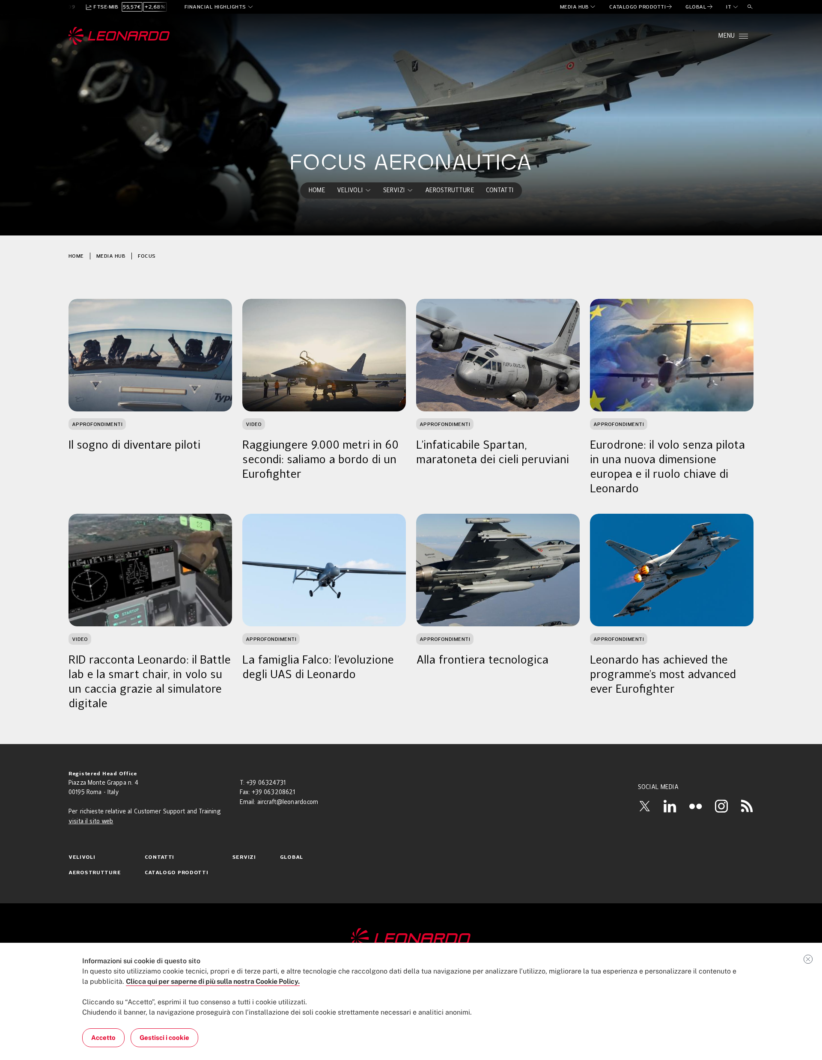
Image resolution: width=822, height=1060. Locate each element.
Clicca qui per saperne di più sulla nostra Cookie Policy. (213, 981)
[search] (750, 7)
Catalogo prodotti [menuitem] (176, 872)
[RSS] (747, 806)
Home (76, 256)
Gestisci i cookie (164, 1037)
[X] (644, 806)
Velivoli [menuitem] (350, 191)
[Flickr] (695, 806)
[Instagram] (721, 806)
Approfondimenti (97, 424)
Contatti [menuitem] (499, 191)
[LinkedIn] (670, 806)
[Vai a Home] (411, 939)
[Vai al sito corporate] (119, 36)
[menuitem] (578, 7)
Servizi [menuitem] (394, 191)
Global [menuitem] (291, 857)
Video (254, 424)
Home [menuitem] (317, 191)
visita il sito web (90, 822)
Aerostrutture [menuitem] (449, 191)
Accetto (103, 1037)
